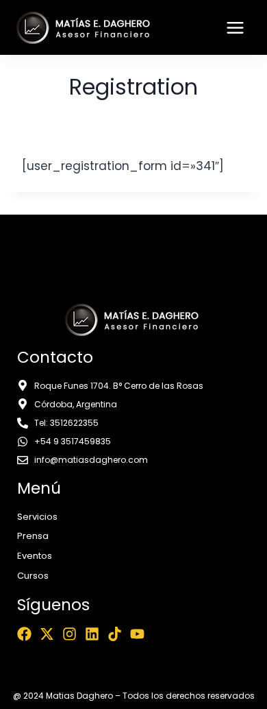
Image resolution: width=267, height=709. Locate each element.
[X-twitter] (47, 634)
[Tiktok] (114, 634)
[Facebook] (24, 634)
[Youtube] (137, 634)
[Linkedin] (92, 634)
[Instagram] (69, 634)
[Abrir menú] (235, 27)
